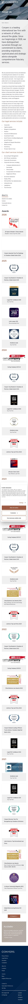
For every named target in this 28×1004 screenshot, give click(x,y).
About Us (4, 966)
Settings (21, 502)
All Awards (13, 916)
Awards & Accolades (7, 198)
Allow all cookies (14, 507)
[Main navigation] (3, 2)
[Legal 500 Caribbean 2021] (14, 788)
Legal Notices (5, 958)
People (3, 970)
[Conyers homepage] (11, 2)
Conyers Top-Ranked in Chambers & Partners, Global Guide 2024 (13, 388)
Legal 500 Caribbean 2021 (14, 797)
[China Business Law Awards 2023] (14, 591)
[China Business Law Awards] (14, 854)
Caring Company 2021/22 (14, 668)
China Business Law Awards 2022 (14, 688)
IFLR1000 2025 (14, 343)
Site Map (4, 988)
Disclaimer (4, 960)
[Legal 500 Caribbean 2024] (14, 399)
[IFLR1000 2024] (14, 421)
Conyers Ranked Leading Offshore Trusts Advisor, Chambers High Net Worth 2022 (13, 730)
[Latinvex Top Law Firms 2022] (14, 698)
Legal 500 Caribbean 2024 (14, 409)
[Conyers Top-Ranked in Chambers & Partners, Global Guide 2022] (14, 637)
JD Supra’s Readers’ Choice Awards (14, 231)
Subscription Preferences (7, 985)
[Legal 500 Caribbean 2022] (14, 742)
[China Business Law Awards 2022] (14, 679)
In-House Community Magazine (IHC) (14, 886)
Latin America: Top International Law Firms (14, 842)
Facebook (20, 999)
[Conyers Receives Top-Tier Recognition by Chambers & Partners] (14, 810)
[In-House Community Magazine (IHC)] (14, 877)
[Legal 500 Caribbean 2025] (14, 290)
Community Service (6, 203)
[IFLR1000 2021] (14, 767)
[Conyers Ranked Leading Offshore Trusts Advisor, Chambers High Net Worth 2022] (14, 718)
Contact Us (4, 205)
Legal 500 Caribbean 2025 (14, 299)
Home (3, 22)
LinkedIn (20, 992)
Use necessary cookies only (14, 518)
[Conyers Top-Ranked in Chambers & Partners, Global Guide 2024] (14, 377)
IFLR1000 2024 (14, 430)
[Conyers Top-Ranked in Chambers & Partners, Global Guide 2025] (14, 268)
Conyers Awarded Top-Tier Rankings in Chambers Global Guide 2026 (13, 254)
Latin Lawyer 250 (13, 321)
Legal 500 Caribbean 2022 (14, 752)
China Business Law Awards (11, 863)
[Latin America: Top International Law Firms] (14, 832)
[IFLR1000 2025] (14, 333)
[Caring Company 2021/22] (14, 659)
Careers (4, 201)
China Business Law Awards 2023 (12, 600)
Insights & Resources (6, 978)
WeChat (20, 995)
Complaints (4, 962)
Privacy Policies (5, 956)
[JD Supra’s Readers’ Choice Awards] (14, 222)
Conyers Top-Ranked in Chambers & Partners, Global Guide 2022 (13, 647)
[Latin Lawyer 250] (14, 312)
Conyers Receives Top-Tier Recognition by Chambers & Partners (13, 820)
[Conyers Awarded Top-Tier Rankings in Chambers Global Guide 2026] (14, 244)
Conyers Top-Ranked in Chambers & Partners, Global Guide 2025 (13, 279)
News (3, 976)
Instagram (20, 997)
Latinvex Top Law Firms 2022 (14, 708)
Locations (4, 968)
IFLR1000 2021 (14, 776)
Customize (13, 512)
